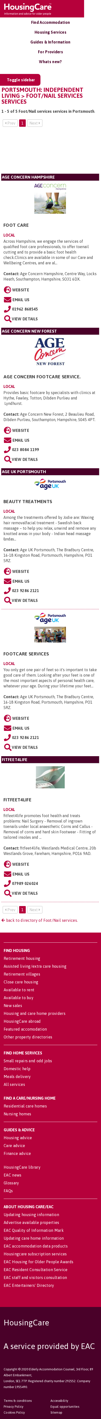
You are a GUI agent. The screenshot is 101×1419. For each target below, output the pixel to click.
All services (14, 1084)
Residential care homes (25, 1106)
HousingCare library (22, 1167)
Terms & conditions (18, 1401)
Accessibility (59, 1401)
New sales (13, 1005)
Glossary (11, 1183)
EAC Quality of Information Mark (34, 1230)
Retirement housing (22, 958)
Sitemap (56, 1412)
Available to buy (18, 997)
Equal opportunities (64, 1406)
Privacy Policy (13, 1406)
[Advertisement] (50, 152)
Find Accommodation (50, 22)
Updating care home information (34, 1238)
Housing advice (18, 1137)
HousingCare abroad (22, 1021)
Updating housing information (31, 1214)
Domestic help (17, 1068)
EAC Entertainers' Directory (29, 1285)
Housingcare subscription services (35, 1254)
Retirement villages (22, 974)
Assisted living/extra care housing (35, 966)
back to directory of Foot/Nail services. (41, 920)
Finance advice (17, 1153)
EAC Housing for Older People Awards (38, 1262)
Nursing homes (17, 1114)
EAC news (13, 1175)
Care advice (14, 1145)
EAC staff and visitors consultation (35, 1277)
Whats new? (50, 61)
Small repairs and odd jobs (28, 1061)
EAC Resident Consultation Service (36, 1269)
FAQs (8, 1191)
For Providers (50, 52)
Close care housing (21, 982)
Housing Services (50, 32)
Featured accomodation (25, 1029)
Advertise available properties (31, 1222)
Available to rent (19, 990)
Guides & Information (50, 42)
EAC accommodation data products (36, 1246)
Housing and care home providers (34, 1013)
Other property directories (28, 1037)
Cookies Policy (14, 1412)
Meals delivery (17, 1076)
